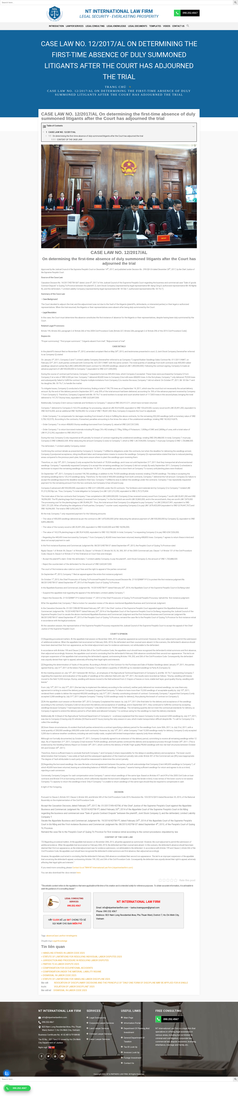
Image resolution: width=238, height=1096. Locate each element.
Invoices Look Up (131, 1052)
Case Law (58, 936)
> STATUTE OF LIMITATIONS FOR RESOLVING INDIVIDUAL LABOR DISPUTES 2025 (81, 956)
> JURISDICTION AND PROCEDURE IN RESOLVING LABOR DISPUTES (75, 960)
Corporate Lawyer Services (101, 1023)
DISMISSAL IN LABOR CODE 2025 (70, 990)
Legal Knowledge (116, 26)
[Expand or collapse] (193, 126)
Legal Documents (137, 26)
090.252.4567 (74, 905)
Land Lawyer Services (99, 1028)
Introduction (56, 26)
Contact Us (178, 26)
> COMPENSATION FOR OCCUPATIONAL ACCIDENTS (67, 968)
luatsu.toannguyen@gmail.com (145, 907)
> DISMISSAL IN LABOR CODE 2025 (58, 975)
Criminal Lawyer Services (100, 1034)
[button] (187, 26)
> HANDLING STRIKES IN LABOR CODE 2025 (63, 953)
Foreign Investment (132, 1058)
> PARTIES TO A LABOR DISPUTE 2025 (60, 964)
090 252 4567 (110, 911)
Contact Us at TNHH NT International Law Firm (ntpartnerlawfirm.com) (102, 867)
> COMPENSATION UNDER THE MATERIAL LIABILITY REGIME (71, 971)
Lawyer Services (74, 26)
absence (50, 936)
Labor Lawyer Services (99, 1039)
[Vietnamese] (53, 1047)
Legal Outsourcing (97, 1017)
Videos (166, 26)
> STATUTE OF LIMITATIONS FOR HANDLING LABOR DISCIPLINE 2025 (75, 979)
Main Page (128, 1017)
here (79, 873)
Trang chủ (115, 87)
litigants (73, 936)
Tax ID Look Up (130, 1047)
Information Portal (132, 1023)
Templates (155, 26)
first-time (66, 936)
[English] (50, 1047)
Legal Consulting (95, 26)
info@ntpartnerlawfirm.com (115, 907)
